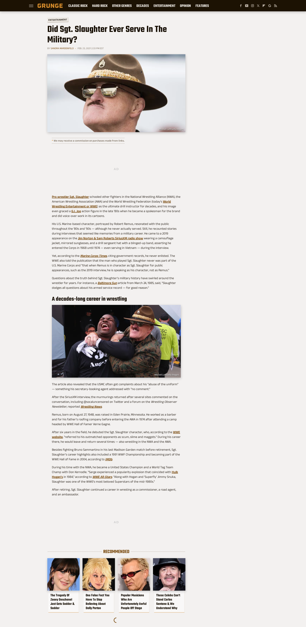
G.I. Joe (76, 211)
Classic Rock (77, 6)
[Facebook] (240, 5)
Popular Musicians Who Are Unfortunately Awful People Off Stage (133, 601)
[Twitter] (258, 5)
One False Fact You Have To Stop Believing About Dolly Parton (97, 601)
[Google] (269, 5)
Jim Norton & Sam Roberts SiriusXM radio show (110, 238)
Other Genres (122, 6)
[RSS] (275, 5)
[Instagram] (252, 5)
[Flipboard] (263, 5)
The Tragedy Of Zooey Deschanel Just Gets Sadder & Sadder (62, 601)
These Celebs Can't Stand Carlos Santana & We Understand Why (168, 601)
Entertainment (164, 6)
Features (202, 6)
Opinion (185, 6)
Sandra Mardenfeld (62, 48)
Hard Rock (99, 6)
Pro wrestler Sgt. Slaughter (70, 196)
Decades (142, 6)
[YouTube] (246, 5)
